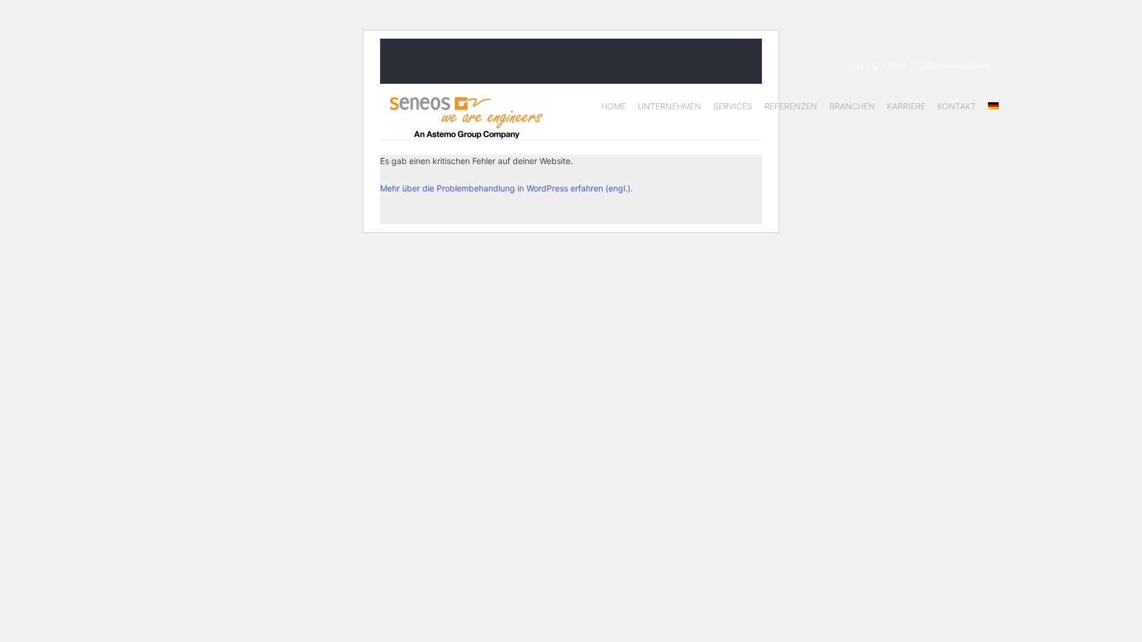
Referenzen (790, 106)
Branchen (852, 106)
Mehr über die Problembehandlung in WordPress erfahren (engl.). (506, 188)
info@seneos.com (955, 66)
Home (613, 106)
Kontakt (956, 106)
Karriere (906, 106)
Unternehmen (669, 106)
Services (732, 106)
